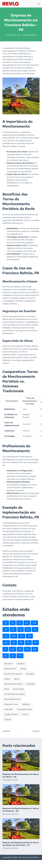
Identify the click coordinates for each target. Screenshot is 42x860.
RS (20, 649)
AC (19, 623)
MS (29, 636)
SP (6, 623)
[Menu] (39, 4)
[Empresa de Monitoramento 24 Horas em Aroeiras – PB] (20, 794)
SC (6, 656)
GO (6, 636)
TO (20, 656)
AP (6, 629)
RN (12, 649)
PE (35, 643)
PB (21, 643)
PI (5, 649)
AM (34, 623)
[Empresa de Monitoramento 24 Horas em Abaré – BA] (20, 760)
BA (13, 629)
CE (20, 629)
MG (6, 643)
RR (34, 649)
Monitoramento (29, 35)
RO (27, 649)
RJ (13, 623)
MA (13, 636)
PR (28, 643)
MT (21, 636)
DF (27, 629)
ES (35, 629)
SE (13, 656)
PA (14, 643)
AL (27, 623)
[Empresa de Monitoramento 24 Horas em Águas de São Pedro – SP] (20, 828)
